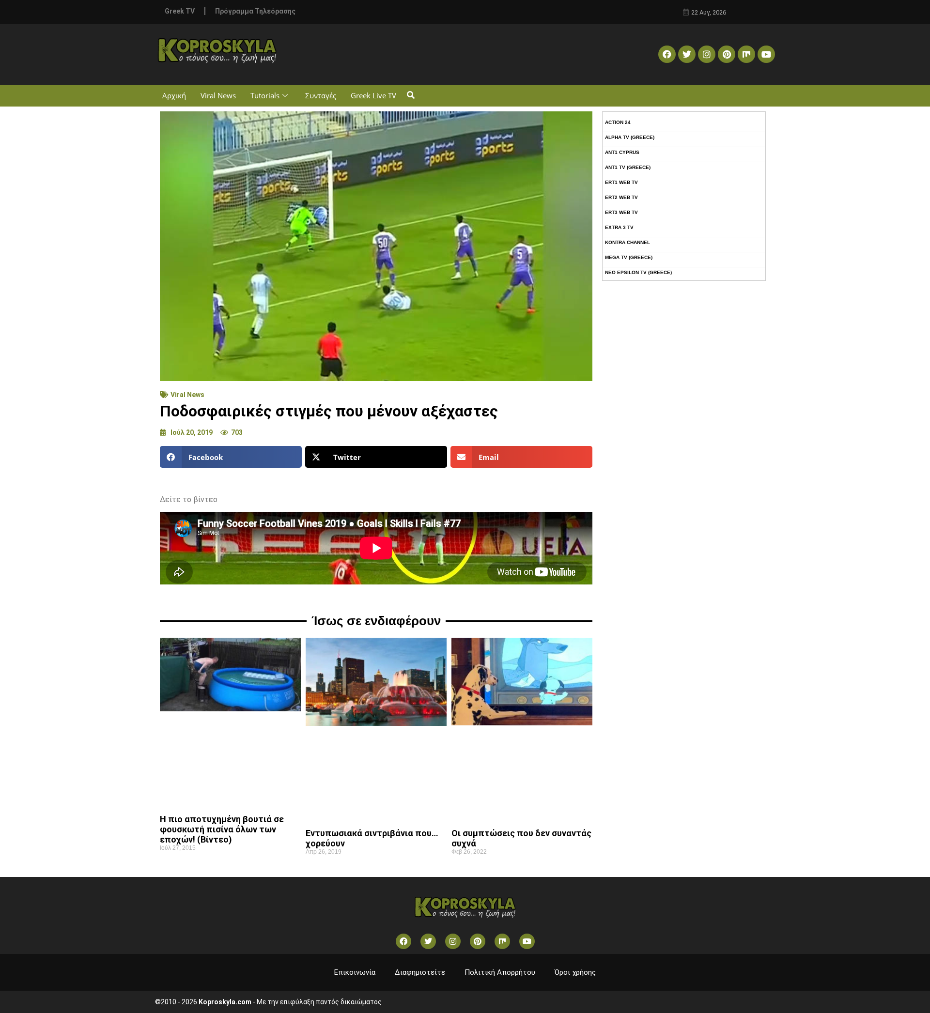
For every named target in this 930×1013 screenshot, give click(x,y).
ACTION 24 (618, 122)
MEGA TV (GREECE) (628, 257)
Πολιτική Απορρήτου (500, 972)
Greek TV (180, 11)
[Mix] (746, 54)
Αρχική (174, 95)
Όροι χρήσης (575, 972)
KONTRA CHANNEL (627, 242)
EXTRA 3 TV (619, 227)
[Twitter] (687, 54)
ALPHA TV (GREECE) (629, 137)
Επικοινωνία (354, 972)
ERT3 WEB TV (621, 212)
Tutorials (264, 95)
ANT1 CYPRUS (622, 152)
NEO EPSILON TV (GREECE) (638, 272)
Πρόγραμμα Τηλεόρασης (255, 11)
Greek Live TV (373, 95)
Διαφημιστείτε (420, 972)
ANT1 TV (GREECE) (628, 167)
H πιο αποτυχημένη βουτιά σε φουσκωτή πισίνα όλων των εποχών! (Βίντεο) (222, 829)
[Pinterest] (726, 54)
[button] (410, 96)
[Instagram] (706, 54)
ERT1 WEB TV (621, 182)
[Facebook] (667, 54)
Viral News (218, 95)
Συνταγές (320, 95)
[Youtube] (766, 54)
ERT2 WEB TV (621, 197)
